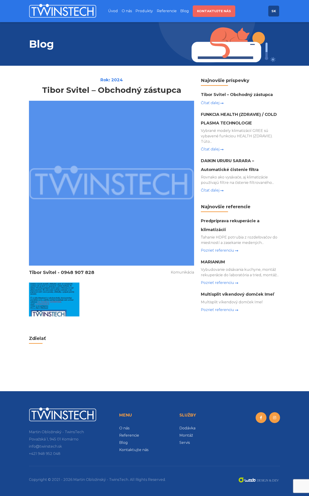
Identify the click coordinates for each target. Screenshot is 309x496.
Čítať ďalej (210, 103)
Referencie (167, 11)
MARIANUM (213, 262)
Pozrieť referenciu (217, 250)
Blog (184, 11)
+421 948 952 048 (44, 454)
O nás (127, 11)
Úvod (113, 11)
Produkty (144, 11)
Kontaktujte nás (214, 11)
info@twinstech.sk (45, 446)
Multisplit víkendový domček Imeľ (237, 294)
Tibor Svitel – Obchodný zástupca (237, 94)
